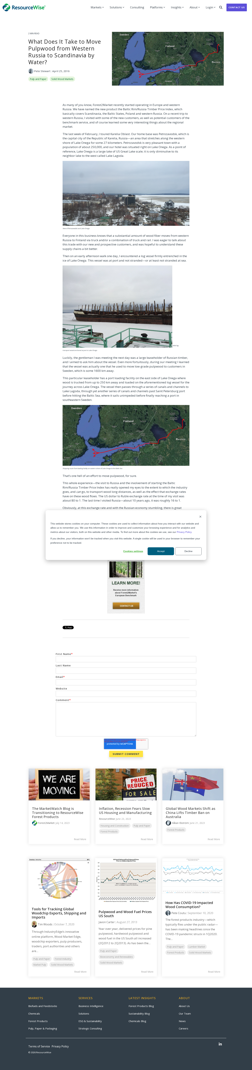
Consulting (137, 7)
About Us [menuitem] (184, 1006)
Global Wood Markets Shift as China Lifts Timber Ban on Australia (190, 812)
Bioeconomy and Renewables (116, 956)
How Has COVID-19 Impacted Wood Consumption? (189, 904)
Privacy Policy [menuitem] (60, 1046)
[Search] (221, 7)
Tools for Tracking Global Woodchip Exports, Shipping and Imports (59, 913)
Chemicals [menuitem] (34, 1013)
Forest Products (109, 831)
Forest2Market (46, 823)
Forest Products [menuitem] (38, 1021)
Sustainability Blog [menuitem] (139, 1013)
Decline (188, 551)
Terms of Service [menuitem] (39, 1046)
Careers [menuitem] (183, 1028)
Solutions (116, 7)
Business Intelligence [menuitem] (91, 1006)
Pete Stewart (42, 71)
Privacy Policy (184, 531)
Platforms (156, 7)
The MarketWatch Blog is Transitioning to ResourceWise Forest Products (57, 812)
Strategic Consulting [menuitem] (90, 1028)
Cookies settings (133, 551)
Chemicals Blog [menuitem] (137, 1021)
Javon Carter (107, 922)
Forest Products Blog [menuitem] (141, 1006)
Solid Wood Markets (62, 79)
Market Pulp (39, 964)
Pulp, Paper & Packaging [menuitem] (42, 1028)
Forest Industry (63, 958)
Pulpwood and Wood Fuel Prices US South (125, 913)
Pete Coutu (178, 913)
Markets (96, 7)
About (193, 7)
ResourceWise (107, 818)
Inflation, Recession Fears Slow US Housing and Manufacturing (125, 810)
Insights (176, 7)
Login (209, 7)
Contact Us (237, 7)
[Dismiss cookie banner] (200, 517)
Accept (161, 551)
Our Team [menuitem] (185, 1013)
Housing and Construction (115, 825)
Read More (80, 839)
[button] (220, 1044)
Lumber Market (197, 946)
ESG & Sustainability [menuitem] (90, 1021)
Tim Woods (45, 924)
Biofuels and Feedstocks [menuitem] (42, 1006)
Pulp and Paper (38, 79)
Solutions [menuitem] (84, 1013)
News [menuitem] (182, 1021)
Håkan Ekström (180, 823)
